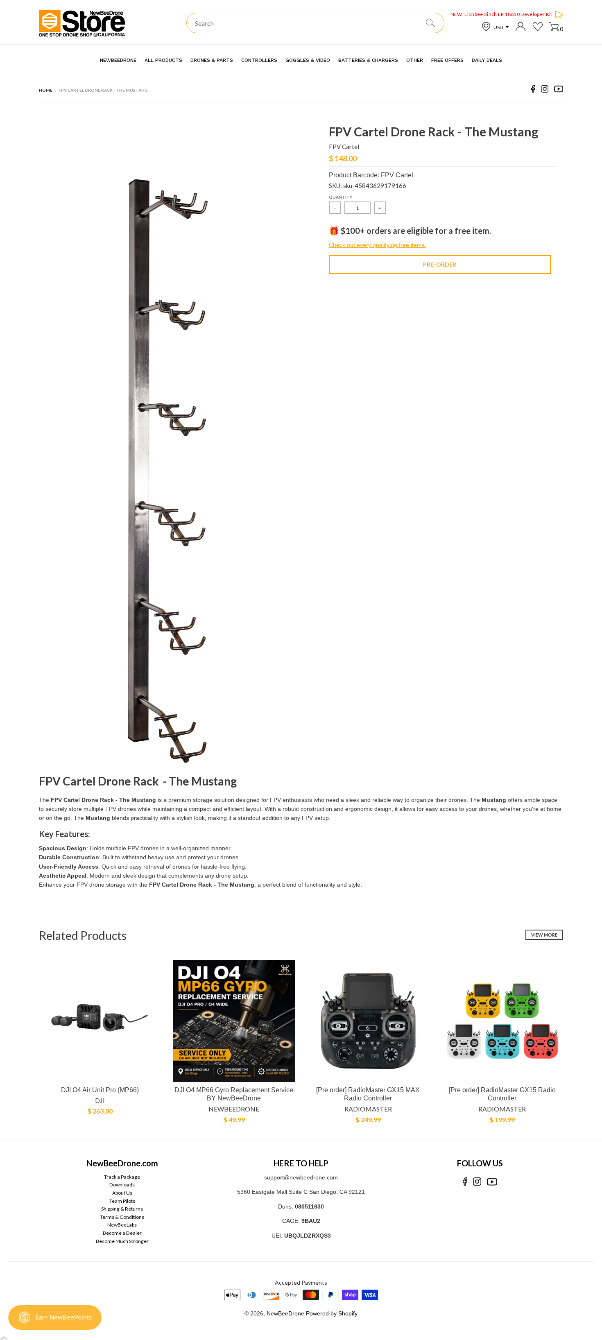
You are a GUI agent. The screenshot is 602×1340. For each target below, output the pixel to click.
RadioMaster (368, 1109)
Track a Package (122, 1177)
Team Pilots (122, 1201)
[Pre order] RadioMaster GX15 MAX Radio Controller (368, 1094)
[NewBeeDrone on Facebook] (533, 90)
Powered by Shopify (332, 1313)
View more (544, 934)
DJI (100, 1100)
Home (45, 90)
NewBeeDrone (233, 1109)
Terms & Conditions (122, 1217)
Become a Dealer (122, 1233)
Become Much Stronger (122, 1241)
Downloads (122, 1185)
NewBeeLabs (122, 1225)
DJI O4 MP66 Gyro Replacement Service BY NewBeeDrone (233, 1094)
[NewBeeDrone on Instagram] (544, 90)
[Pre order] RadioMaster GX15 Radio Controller (502, 1094)
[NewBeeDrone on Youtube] (558, 90)
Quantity (341, 197)
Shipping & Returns (122, 1209)
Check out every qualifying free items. (377, 245)
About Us (122, 1193)
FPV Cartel (344, 146)
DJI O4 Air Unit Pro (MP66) (100, 1089)
